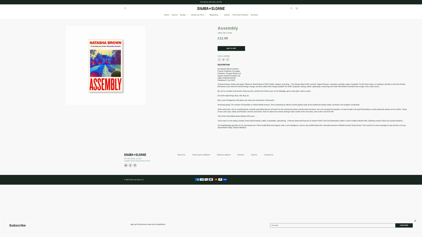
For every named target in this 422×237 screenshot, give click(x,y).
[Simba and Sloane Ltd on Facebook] (130, 166)
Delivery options (224, 155)
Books (183, 15)
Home (166, 15)
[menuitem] (166, 15)
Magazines (214, 15)
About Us (181, 155)
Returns (241, 155)
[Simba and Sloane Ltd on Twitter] (125, 166)
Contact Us (268, 155)
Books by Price (198, 15)
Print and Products (240, 15)
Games (227, 15)
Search (175, 15)
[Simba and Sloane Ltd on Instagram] (135, 166)
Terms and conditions (201, 155)
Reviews (254, 15)
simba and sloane (225, 33)
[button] (231, 48)
